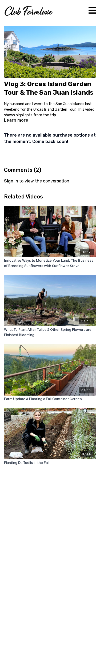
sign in (11, 181)
